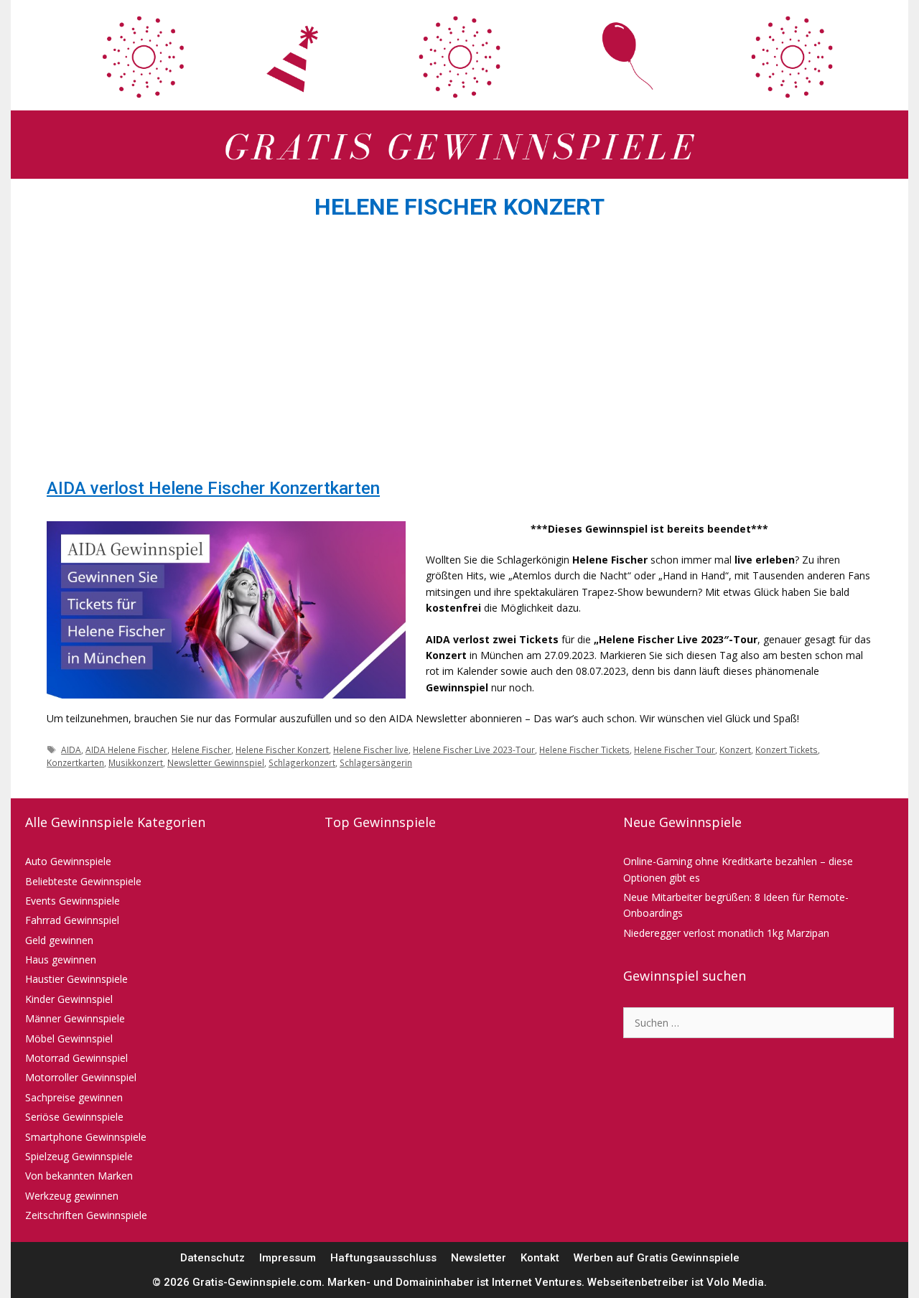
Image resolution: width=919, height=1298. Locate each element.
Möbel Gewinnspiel (69, 1038)
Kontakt (540, 1257)
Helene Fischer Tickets (584, 749)
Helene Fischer (201, 749)
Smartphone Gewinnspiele (85, 1137)
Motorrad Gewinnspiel (76, 1058)
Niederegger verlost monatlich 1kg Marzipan (726, 933)
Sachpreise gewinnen (74, 1097)
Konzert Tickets (786, 749)
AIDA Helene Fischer (126, 749)
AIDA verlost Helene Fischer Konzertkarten (213, 488)
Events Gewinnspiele (72, 900)
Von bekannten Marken (79, 1175)
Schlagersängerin (376, 762)
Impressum (287, 1257)
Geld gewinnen (59, 940)
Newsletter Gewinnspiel (215, 762)
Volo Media (735, 1282)
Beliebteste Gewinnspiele (83, 881)
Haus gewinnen (60, 959)
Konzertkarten (75, 762)
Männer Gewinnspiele (75, 1018)
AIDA (71, 749)
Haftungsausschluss (383, 1257)
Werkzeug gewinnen (71, 1196)
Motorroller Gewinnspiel (80, 1077)
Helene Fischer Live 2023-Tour (474, 749)
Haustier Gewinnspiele (76, 979)
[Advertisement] (459, 353)
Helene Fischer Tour (674, 749)
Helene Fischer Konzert (282, 749)
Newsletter (478, 1257)
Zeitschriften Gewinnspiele (86, 1215)
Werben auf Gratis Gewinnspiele (657, 1257)
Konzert (735, 749)
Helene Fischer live (371, 749)
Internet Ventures (537, 1282)
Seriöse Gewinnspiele (74, 1117)
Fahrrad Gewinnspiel (72, 920)
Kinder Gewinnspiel (69, 999)
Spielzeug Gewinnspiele (79, 1156)
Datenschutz (212, 1257)
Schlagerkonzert (302, 762)
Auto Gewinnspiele (68, 861)
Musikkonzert (135, 762)
